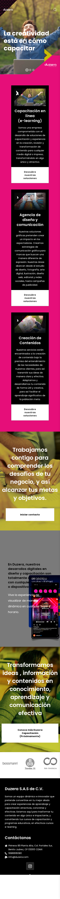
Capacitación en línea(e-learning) (30, 116)
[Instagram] (30, 866)
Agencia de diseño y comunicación (30, 219)
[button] (30, 175)
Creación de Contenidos (30, 340)
